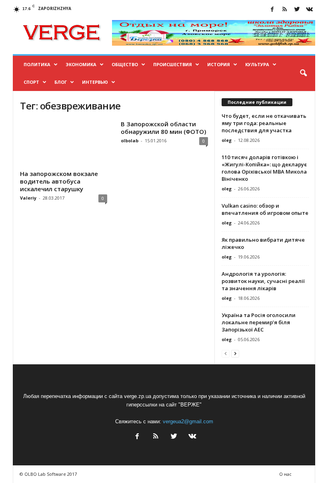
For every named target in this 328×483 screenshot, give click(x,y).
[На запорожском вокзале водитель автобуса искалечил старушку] (63, 143)
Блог (60, 82)
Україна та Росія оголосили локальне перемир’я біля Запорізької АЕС (259, 322)
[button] (303, 73)
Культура (257, 64)
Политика (37, 64)
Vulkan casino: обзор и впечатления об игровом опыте (265, 209)
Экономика (81, 64)
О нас (285, 474)
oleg (227, 140)
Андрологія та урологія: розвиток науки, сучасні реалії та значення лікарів (263, 281)
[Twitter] (297, 10)
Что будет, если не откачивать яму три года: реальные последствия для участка (264, 123)
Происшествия (172, 64)
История (218, 64)
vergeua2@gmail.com (188, 421)
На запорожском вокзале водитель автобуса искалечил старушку (59, 181)
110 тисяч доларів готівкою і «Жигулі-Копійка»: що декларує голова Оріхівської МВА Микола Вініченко (264, 168)
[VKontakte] (309, 10)
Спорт (31, 82)
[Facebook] (272, 10)
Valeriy (28, 198)
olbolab (129, 140)
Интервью (95, 82)
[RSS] (284, 10)
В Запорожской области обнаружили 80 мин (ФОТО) (163, 127)
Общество (125, 64)
